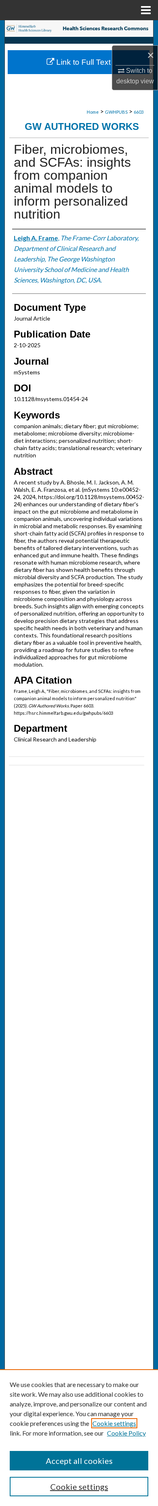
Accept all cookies (79, 1461)
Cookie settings (114, 1423)
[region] (79, 1437)
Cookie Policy (126, 1433)
